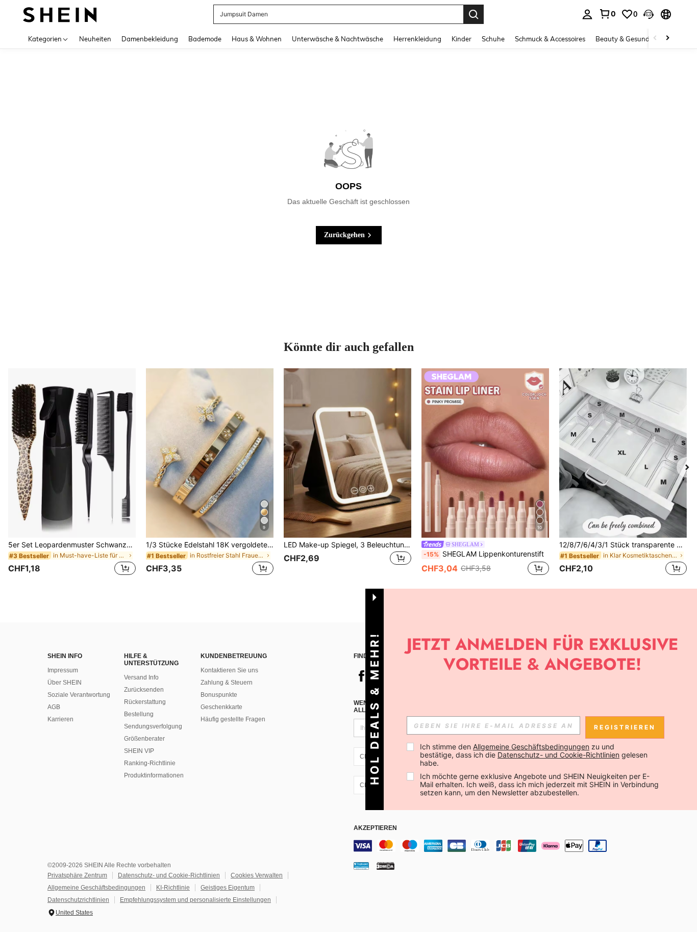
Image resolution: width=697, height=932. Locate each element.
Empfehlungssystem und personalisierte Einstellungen (195, 899)
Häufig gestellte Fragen (233, 719)
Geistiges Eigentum (228, 887)
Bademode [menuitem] (204, 39)
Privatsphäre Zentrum (77, 875)
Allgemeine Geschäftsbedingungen (96, 887)
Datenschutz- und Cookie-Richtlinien (169, 875)
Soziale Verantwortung (78, 694)
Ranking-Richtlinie (150, 763)
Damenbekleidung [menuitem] (149, 39)
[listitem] (72, 478)
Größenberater (144, 738)
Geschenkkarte (221, 707)
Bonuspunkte (219, 694)
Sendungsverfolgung (153, 726)
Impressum (62, 670)
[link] (607, 14)
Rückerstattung (145, 702)
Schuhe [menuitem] (493, 39)
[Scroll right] (667, 38)
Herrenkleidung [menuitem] (417, 39)
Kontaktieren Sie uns (229, 670)
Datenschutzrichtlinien (78, 899)
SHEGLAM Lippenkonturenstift (484, 554)
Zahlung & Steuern (227, 682)
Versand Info (141, 677)
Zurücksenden (144, 689)
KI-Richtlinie (173, 887)
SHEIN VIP (139, 750)
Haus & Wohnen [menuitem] (257, 39)
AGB (53, 707)
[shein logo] (60, 14)
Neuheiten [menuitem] (95, 39)
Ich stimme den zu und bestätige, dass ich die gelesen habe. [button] (535, 754)
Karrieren (60, 719)
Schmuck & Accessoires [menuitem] (550, 39)
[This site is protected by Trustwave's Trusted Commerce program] (361, 865)
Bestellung (139, 714)
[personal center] (587, 14)
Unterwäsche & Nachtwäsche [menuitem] (337, 39)
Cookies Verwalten (257, 875)
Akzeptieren (375, 828)
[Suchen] (473, 14)
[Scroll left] (655, 38)
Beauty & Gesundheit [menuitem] (628, 39)
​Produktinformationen (154, 775)
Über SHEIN (64, 682)
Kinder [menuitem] (461, 39)
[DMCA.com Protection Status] (385, 865)
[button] (648, 14)
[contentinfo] (507, 846)
